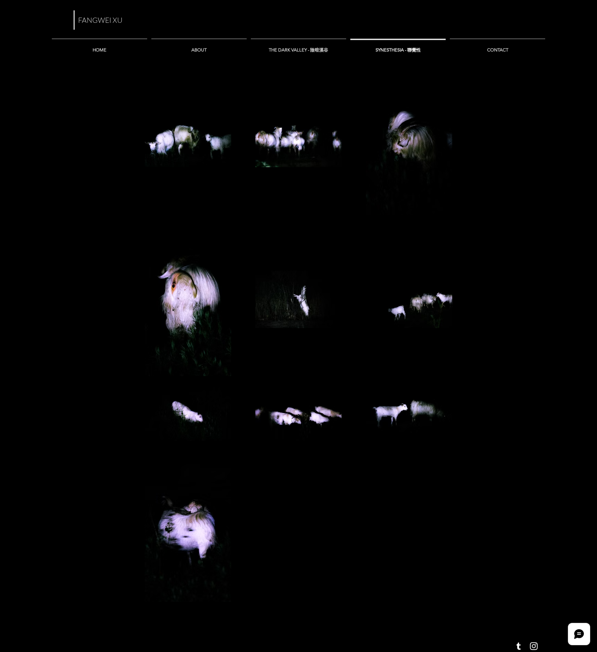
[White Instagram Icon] (534, 646)
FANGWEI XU (100, 20)
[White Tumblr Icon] (518, 646)
